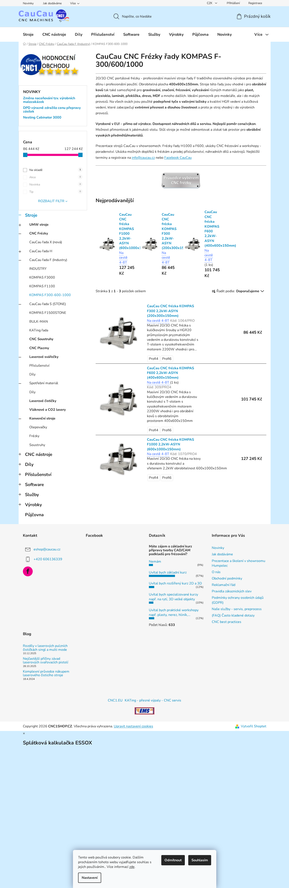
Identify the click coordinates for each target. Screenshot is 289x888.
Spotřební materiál (43, 383)
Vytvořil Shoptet (253, 726)
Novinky (28, 3)
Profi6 (167, 358)
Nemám (155, 561)
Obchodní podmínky (227, 578)
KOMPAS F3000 (42, 277)
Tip (55, 192)
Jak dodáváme (52, 3)
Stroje (31, 215)
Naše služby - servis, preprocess (237, 609)
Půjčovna (34, 515)
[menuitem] (28, 34)
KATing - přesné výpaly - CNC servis (153, 700)
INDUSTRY (38, 268)
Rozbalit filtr (51, 201)
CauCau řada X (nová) (45, 242)
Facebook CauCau (178, 157)
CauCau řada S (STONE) (47, 304)
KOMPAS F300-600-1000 (50, 295)
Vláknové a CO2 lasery (47, 409)
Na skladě (55, 170)
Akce (55, 177)
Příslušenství (39, 365)
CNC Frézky (38, 233)
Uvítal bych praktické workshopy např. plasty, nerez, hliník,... (174, 612)
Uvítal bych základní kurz (168, 572)
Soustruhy (37, 445)
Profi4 (153, 358)
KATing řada (38, 330)
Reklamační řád (223, 585)
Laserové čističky (42, 401)
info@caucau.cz (143, 157)
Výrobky (33, 505)
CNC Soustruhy (41, 339)
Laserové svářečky (43, 356)
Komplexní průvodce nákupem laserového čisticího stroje (46, 673)
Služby (32, 495)
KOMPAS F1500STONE (47, 312)
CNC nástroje (38, 454)
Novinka (55, 184)
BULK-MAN (38, 321)
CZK (210, 3)
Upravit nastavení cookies (133, 726)
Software (34, 485)
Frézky (34, 436)
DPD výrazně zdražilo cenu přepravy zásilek (52, 110)
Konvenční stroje (42, 418)
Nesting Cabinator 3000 (42, 118)
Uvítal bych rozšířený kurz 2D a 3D (175, 583)
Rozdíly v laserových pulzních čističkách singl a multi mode (45, 648)
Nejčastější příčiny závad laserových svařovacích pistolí (45, 660)
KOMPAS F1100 (42, 286)
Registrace (255, 3)
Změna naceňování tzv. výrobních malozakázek (49, 100)
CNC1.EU (115, 700)
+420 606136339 (48, 559)
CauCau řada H (40, 251)
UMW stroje (39, 224)
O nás (216, 572)
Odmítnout (173, 860)
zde (132, 866)
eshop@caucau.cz (47, 549)
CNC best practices (226, 622)
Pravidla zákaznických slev (232, 591)
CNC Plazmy (39, 348)
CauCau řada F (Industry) (48, 260)
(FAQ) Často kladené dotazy (233, 615)
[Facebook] (28, 571)
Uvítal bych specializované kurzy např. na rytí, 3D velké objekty (173, 597)
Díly (32, 374)
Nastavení (90, 877)
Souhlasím (199, 860)
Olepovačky (38, 427)
